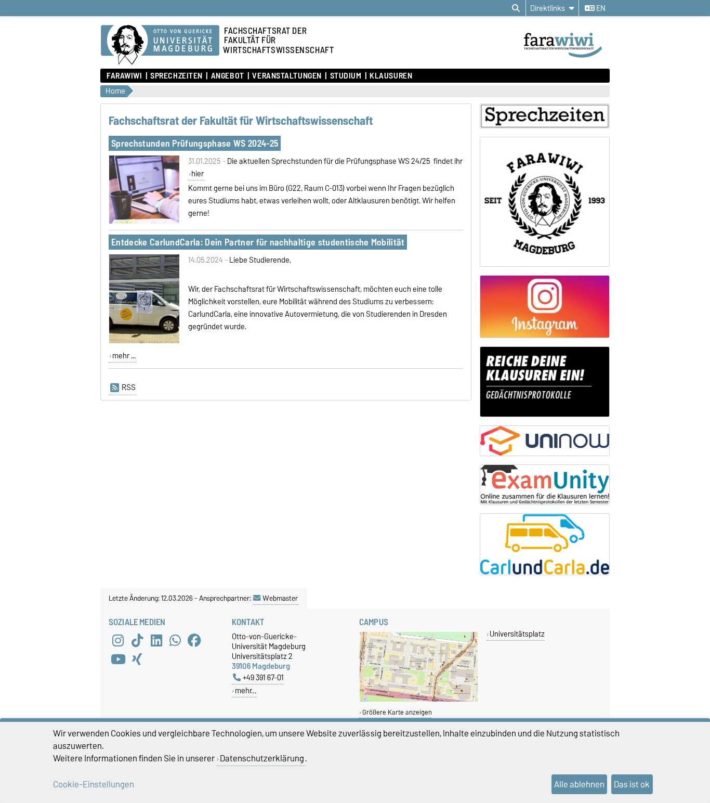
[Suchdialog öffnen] (516, 8)
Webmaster (280, 598)
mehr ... (124, 355)
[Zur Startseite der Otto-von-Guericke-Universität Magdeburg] (160, 45)
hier (197, 173)
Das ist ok (632, 784)
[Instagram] (118, 640)
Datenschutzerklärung (262, 758)
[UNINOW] (545, 440)
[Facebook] (194, 640)
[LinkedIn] (156, 640)
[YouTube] (118, 659)
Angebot (227, 76)
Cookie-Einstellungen (93, 784)
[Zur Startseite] (566, 59)
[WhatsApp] (175, 640)
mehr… (245, 690)
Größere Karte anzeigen (397, 712)
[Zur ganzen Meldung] (144, 221)
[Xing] (137, 659)
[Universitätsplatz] (418, 699)
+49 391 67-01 (263, 677)
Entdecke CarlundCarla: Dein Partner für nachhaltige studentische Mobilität (258, 242)
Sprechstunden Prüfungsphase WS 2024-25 (194, 143)
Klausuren (391, 76)
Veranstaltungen (286, 76)
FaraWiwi (124, 76)
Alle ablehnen (579, 784)
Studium (345, 76)
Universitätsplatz (517, 633)
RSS (129, 387)
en (600, 8)
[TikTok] (137, 640)
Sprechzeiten (176, 76)
